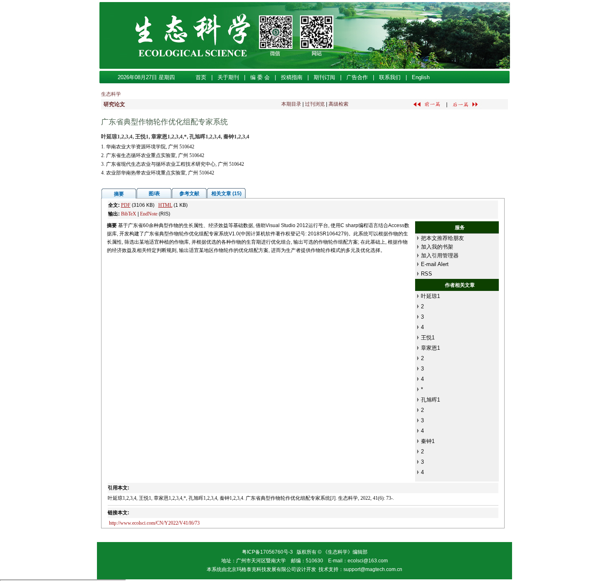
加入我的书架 (437, 247)
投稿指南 (291, 77)
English (421, 77)
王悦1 (428, 337)
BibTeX (128, 214)
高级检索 (338, 104)
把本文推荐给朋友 (442, 238)
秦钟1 (428, 441)
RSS (426, 274)
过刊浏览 (315, 104)
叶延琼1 (430, 296)
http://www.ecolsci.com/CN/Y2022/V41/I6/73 (154, 523)
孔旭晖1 (430, 400)
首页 (201, 77)
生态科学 (111, 94)
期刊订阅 (324, 77)
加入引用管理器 (440, 255)
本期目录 (291, 104)
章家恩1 (430, 348)
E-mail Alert (435, 264)
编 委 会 (260, 77)
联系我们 (390, 77)
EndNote (148, 214)
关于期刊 (228, 77)
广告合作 (357, 77)
